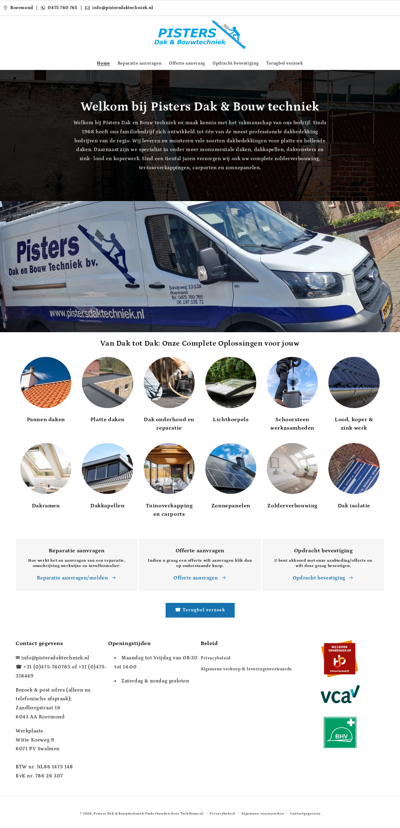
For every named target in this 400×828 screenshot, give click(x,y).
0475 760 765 (62, 7)
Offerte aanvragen (195, 578)
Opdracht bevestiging (319, 578)
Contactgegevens (305, 813)
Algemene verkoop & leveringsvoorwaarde (246, 669)
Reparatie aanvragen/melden (72, 578)
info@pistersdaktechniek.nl (123, 7)
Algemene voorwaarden (262, 813)
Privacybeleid (216, 658)
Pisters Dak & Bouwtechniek (118, 814)
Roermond (21, 7)
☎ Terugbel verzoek (200, 610)
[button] (22, 35)
